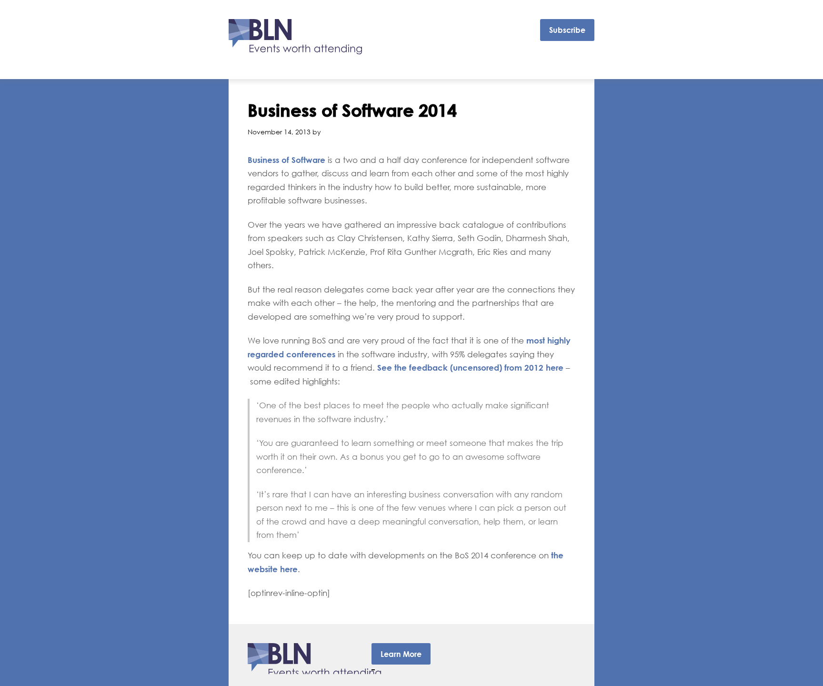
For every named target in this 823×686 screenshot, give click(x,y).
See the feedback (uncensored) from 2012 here (470, 368)
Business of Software (288, 160)
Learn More (401, 654)
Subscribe (567, 30)
